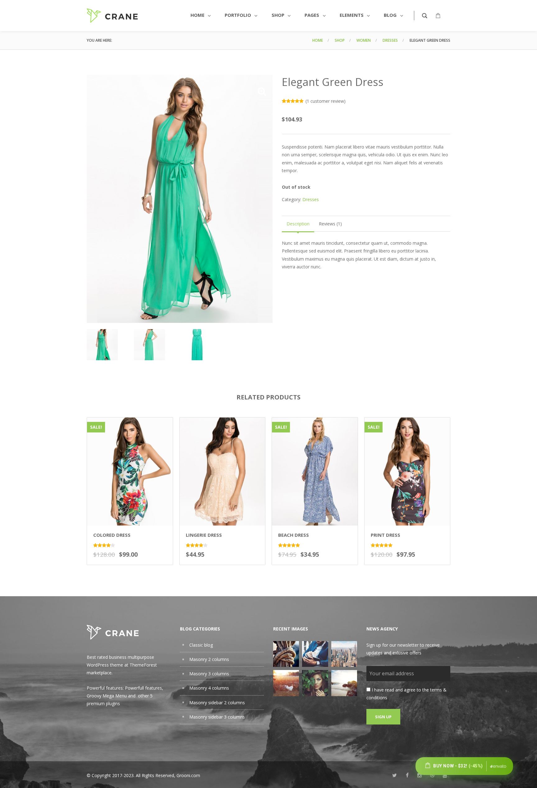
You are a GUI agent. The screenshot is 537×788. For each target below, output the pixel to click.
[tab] (298, 223)
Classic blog (201, 645)
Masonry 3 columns (209, 674)
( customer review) (325, 101)
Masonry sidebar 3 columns (217, 717)
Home (317, 40)
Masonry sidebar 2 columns (217, 702)
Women (363, 40)
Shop (340, 40)
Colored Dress (112, 535)
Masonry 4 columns (209, 688)
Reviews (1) (330, 224)
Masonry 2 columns (209, 659)
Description (298, 224)
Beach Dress (293, 535)
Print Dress (385, 535)
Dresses (390, 40)
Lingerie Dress (204, 535)
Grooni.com (188, 775)
